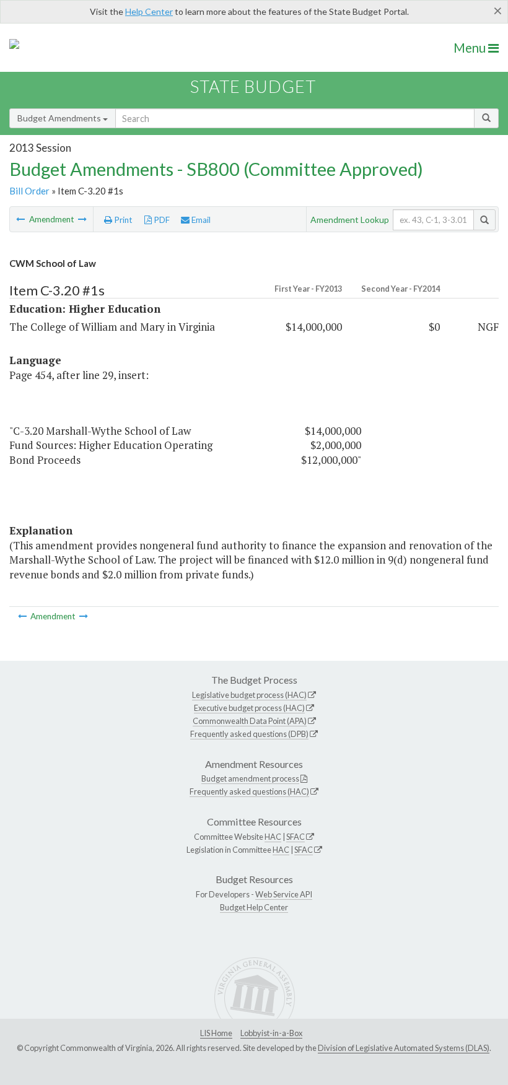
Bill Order (29, 190)
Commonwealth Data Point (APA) (250, 721)
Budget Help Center (254, 907)
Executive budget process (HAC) (249, 708)
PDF (161, 220)
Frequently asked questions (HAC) (249, 791)
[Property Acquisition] (82, 219)
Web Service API (283, 894)
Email (200, 220)
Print (122, 220)
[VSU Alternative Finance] (21, 219)
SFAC (295, 837)
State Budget (253, 86)
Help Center (149, 11)
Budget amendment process (250, 778)
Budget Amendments (60, 118)
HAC (273, 837)
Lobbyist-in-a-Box (271, 1033)
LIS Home (216, 1033)
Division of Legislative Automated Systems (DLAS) (403, 1048)
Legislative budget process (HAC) (249, 695)
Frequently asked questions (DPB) (249, 734)
